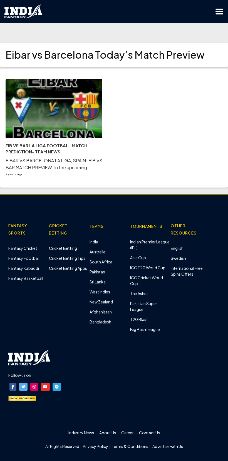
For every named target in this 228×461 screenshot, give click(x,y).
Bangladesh (100, 321)
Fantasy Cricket (22, 248)
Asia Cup (138, 257)
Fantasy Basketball (25, 278)
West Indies (100, 291)
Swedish (178, 258)
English (177, 248)
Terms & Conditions (130, 446)
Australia (97, 251)
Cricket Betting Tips (67, 258)
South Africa (101, 261)
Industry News (81, 432)
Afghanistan (101, 311)
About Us (107, 432)
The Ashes (139, 293)
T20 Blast (139, 319)
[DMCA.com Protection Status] (22, 397)
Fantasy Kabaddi (23, 268)
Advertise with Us (167, 446)
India (94, 241)
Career (127, 432)
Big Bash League (145, 329)
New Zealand (101, 301)
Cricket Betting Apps (68, 268)
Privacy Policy (96, 446)
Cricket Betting (63, 248)
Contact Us (149, 432)
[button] (12, 387)
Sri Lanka (98, 281)
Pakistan (97, 271)
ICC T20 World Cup (147, 267)
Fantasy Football (23, 258)
